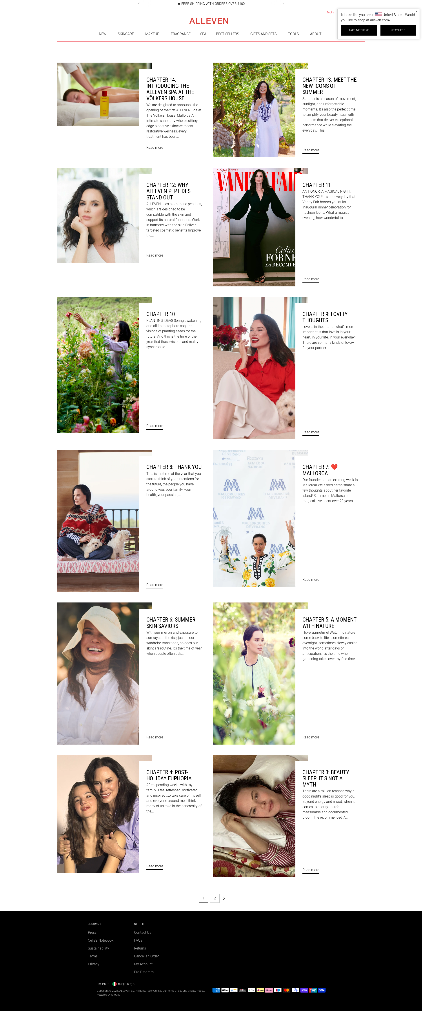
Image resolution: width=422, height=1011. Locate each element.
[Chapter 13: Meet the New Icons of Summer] (260, 110)
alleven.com (379, 20)
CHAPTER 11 (316, 185)
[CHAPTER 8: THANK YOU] (104, 521)
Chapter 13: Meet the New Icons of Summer (329, 85)
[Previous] (139, 3)
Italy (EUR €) (125, 984)
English (331, 12)
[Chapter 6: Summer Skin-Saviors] (104, 673)
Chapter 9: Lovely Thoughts (325, 317)
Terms (93, 956)
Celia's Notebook (100, 940)
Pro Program (144, 972)
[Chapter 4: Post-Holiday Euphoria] (104, 814)
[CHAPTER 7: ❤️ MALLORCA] (260, 518)
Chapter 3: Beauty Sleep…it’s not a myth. (325, 778)
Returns (140, 948)
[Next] (283, 3)
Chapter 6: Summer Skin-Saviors (170, 622)
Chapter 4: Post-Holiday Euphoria (169, 775)
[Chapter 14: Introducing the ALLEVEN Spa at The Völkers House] (104, 109)
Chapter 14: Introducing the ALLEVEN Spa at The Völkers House (170, 89)
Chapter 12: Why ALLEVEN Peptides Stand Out (168, 191)
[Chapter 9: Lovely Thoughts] (260, 368)
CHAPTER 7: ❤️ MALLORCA (320, 470)
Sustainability (98, 948)
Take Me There (359, 30)
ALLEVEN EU (126, 990)
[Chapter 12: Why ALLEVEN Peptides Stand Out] (104, 215)
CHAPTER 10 (160, 314)
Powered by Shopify (108, 994)
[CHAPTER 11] (260, 227)
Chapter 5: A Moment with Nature (329, 622)
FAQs (138, 940)
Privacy (93, 964)
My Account (143, 964)
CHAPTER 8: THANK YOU (174, 467)
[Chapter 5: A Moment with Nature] (260, 673)
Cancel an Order (146, 956)
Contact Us (142, 932)
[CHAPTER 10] (104, 365)
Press (92, 932)
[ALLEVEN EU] (211, 21)
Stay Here (398, 30)
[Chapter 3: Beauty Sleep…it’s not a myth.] (260, 816)
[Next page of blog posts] (224, 898)
